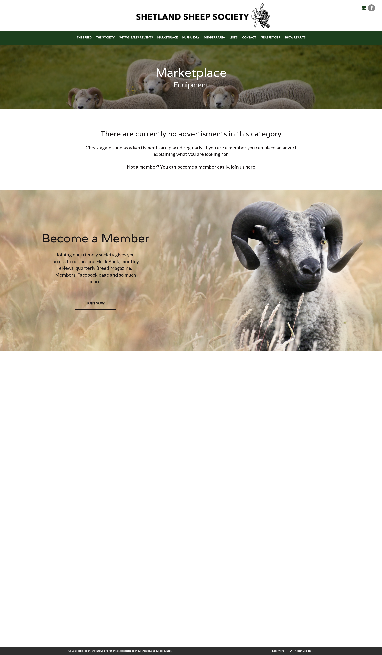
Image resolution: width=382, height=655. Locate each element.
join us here (243, 167)
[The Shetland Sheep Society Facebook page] (371, 7)
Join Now (96, 303)
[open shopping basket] (363, 7)
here (169, 650)
